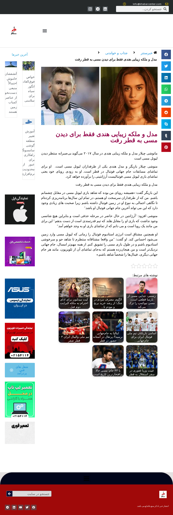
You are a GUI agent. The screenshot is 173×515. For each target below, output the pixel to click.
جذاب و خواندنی (116, 53)
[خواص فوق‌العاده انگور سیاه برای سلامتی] (28, 65)
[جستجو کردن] (9, 493)
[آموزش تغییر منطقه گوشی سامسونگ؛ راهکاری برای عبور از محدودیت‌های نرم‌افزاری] (28, 121)
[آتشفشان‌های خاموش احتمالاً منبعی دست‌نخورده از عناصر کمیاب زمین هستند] (11, 64)
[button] (44, 30)
